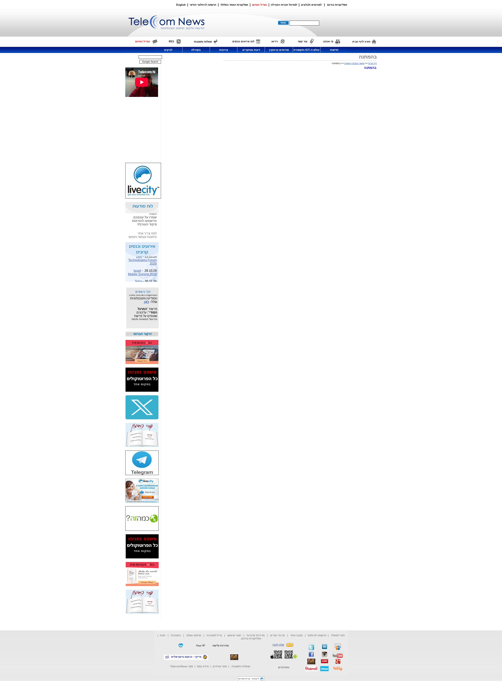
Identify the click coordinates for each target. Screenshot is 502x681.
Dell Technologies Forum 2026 (142, 257)
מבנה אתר (296, 635)
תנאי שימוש (234, 635)
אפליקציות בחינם (251, 638)
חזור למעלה (338, 635)
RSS (171, 41)
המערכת (176, 635)
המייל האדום (259, 4)
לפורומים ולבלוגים (311, 4)
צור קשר (302, 41)
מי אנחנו (328, 41)
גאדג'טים (283, 667)
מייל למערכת (214, 635)
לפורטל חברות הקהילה (284, 4)
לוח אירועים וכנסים (243, 41)
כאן (146, 299)
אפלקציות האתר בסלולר (234, 4)
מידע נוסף (203, 666)
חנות (162, 635)
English (181, 4)
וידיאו (274, 41)
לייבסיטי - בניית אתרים (249, 679)
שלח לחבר (278, 644)
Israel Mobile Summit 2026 (142, 269)
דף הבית (372, 63)
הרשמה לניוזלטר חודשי (203, 4)
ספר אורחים (220, 666)
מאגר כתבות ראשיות (354, 63)
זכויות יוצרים (277, 635)
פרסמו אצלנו (194, 635)
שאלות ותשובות (241, 666)
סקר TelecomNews (181, 666)
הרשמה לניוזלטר (316, 635)
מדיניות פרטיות (256, 635)
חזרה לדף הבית (361, 41)
